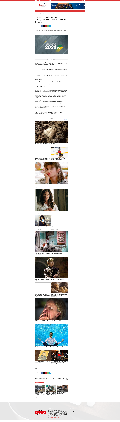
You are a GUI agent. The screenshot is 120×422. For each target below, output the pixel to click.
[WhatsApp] (48, 26)
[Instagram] (82, 0)
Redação (37, 23)
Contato (72, 11)
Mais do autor (46, 382)
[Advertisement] (77, 20)
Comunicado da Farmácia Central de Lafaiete (42, 378)
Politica (36, 13)
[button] (84, 11)
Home (38, 11)
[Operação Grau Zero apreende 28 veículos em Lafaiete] (62, 388)
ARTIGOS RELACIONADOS (39, 382)
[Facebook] (81, 0)
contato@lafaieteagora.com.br (55, 417)
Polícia (57, 11)
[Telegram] (50, 26)
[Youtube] (84, 0)
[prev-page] (35, 397)
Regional (46, 11)
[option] (68, 6)
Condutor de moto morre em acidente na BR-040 (60, 379)
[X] (44, 26)
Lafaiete (41, 11)
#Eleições (39, 368)
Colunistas (67, 11)
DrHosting (49, 421)
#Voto (41, 368)
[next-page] (37, 397)
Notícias (52, 11)
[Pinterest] (46, 26)
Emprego (62, 11)
